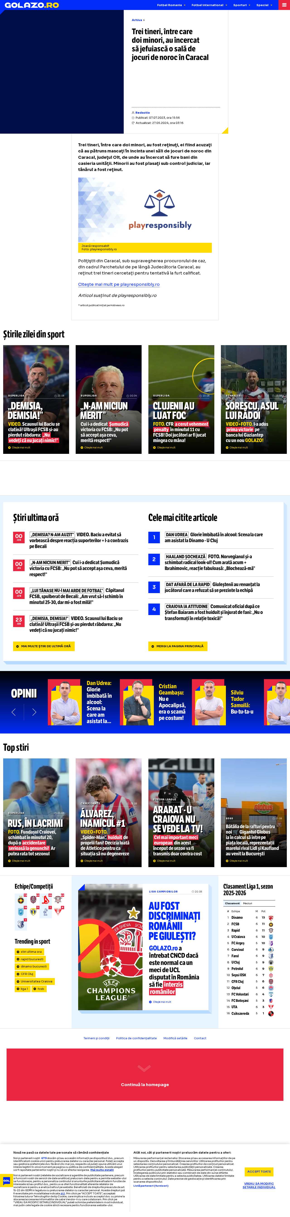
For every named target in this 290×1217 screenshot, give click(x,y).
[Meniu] (284, 5)
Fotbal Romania (169, 5)
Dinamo (237, 917)
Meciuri (247, 903)
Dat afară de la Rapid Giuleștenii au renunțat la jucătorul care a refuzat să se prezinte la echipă (211, 587)
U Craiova (238, 936)
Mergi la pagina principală (180, 646)
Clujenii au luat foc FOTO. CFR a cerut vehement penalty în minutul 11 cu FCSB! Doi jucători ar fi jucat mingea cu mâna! (181, 399)
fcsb (41, 989)
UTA (234, 1007)
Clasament (232, 903)
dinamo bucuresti (34, 966)
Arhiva (137, 20)
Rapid (236, 930)
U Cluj (236, 962)
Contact (200, 1038)
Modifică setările (175, 1038)
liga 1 (24, 989)
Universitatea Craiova (36, 981)
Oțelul (236, 988)
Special (262, 5)
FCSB (235, 924)
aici (62, 1193)
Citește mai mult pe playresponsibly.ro (119, 284)
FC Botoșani (240, 1000)
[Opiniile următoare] (34, 712)
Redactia (142, 113)
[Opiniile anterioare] (14, 712)
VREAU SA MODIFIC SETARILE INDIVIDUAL (259, 1185)
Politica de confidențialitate (136, 1038)
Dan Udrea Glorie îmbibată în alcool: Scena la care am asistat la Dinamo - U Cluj (211, 537)
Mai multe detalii (102, 1169)
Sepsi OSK (239, 975)
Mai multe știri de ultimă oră (46, 646)
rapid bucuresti (32, 959)
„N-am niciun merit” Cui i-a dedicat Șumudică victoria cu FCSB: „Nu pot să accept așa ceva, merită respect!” (109, 399)
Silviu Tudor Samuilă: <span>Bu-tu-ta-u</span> (228, 702)
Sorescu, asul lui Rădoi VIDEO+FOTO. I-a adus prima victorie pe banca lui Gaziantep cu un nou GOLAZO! (254, 399)
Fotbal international (207, 5)
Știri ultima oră (36, 518)
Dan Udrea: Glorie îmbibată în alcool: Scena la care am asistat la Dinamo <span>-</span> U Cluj (84, 702)
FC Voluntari (240, 994)
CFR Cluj (27, 974)
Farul (235, 956)
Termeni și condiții (96, 1038)
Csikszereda (240, 1013)
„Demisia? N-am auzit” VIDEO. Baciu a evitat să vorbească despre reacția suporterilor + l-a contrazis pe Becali (75, 540)
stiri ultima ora (31, 952)
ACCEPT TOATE (259, 1172)
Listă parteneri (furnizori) (150, 1185)
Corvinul (238, 949)
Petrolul (237, 968)
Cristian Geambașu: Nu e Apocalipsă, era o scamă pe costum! (156, 702)
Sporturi (240, 5)
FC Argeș (238, 943)
